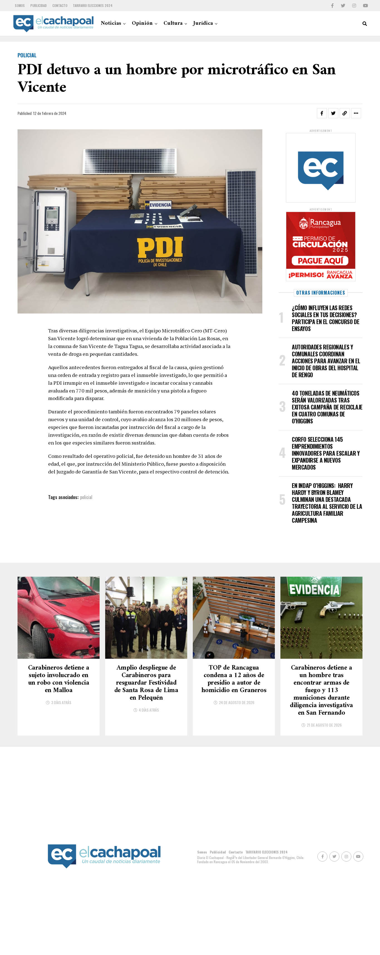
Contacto (59, 5)
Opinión (142, 23)
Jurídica (203, 23)
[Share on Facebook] (322, 113)
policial (86, 497)
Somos (20, 5)
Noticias (111, 23)
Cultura (173, 23)
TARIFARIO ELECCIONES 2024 (92, 5)
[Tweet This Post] (333, 113)
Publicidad (38, 5)
